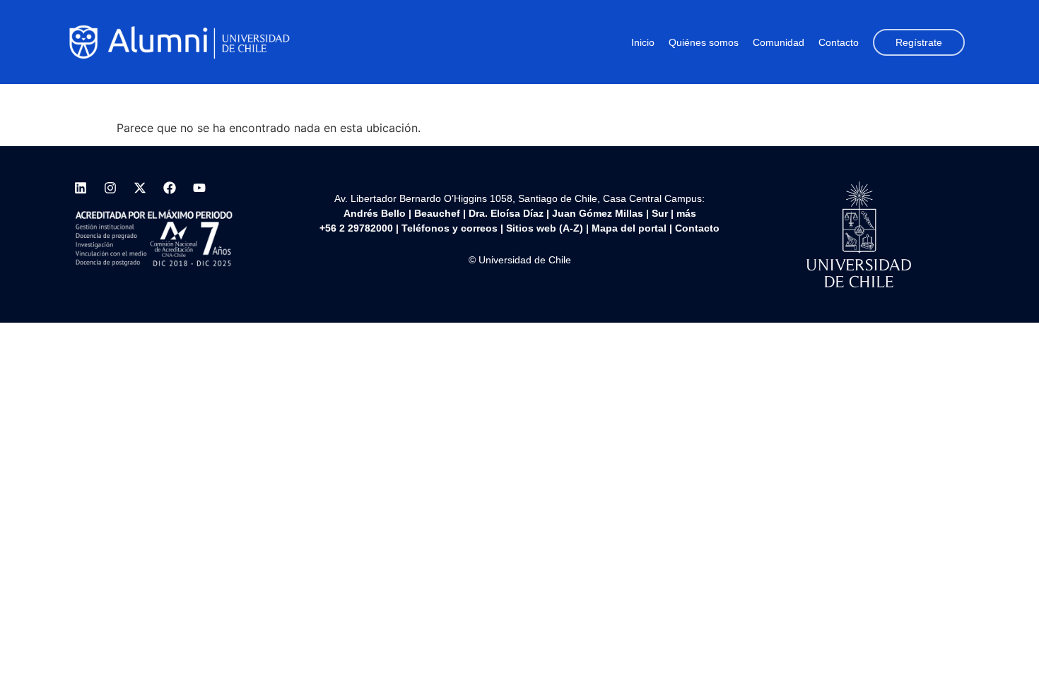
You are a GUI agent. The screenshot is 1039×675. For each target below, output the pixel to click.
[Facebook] (169, 187)
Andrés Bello (375, 213)
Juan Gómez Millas (597, 213)
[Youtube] (199, 187)
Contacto (838, 42)
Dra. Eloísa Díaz (506, 213)
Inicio (642, 42)
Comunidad (778, 42)
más (686, 213)
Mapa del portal (629, 228)
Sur (660, 213)
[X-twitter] (140, 187)
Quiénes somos (704, 42)
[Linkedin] (80, 187)
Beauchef (437, 213)
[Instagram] (110, 187)
